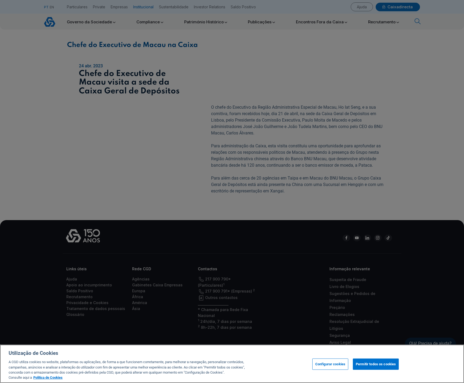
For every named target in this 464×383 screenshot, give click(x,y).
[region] (232, 364)
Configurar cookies (330, 364)
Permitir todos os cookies (376, 364)
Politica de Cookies (48, 377)
